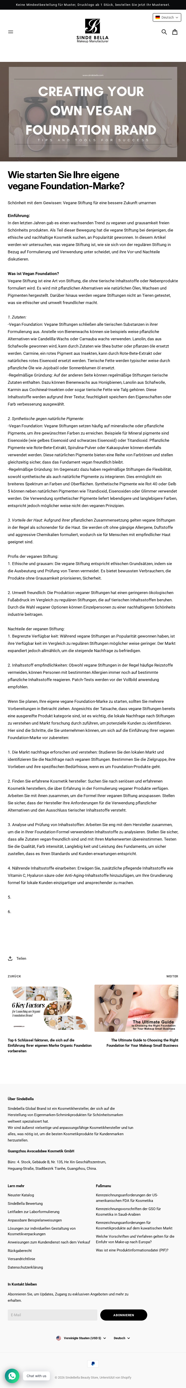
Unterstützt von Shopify (115, 1377)
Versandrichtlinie (21, 1259)
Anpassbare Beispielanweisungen (35, 1220)
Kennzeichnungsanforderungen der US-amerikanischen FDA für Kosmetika (127, 1198)
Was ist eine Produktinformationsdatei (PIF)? (132, 1250)
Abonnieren (123, 1315)
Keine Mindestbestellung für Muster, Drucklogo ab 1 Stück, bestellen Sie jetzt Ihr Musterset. (93, 5)
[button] (167, 17)
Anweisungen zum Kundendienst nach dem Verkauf (49, 1242)
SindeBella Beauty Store (81, 1377)
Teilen (21, 958)
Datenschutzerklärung (25, 1267)
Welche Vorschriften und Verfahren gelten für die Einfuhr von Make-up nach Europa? (135, 1239)
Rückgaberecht (20, 1251)
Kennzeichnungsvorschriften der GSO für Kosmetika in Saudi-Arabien (128, 1212)
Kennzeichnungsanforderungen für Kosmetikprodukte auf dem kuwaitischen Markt (134, 1225)
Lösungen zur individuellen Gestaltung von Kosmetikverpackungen (42, 1231)
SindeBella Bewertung (25, 1203)
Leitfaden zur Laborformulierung (33, 1212)
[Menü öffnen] (11, 32)
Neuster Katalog (21, 1195)
